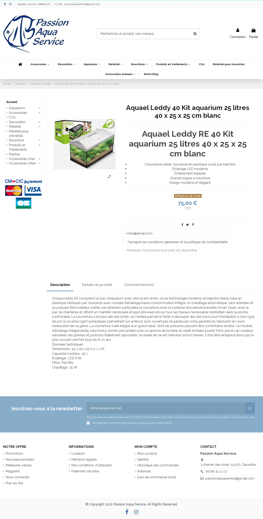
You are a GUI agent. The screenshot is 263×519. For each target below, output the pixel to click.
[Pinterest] (193, 225)
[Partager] (182, 225)
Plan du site (14, 483)
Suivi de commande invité (156, 477)
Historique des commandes (158, 465)
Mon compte (147, 453)
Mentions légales (84, 459)
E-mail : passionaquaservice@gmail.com (77, 4)
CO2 (12, 117)
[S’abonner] (250, 408)
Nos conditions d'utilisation (91, 465)
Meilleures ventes (19, 465)
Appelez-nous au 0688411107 (34, 4)
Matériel (15, 126)
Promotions (14, 453)
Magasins (13, 471)
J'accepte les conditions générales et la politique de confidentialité (177, 242)
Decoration (17, 122)
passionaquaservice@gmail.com (229, 478)
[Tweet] (187, 225)
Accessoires (18, 113)
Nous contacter (17, 477)
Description (60, 285)
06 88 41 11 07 (216, 471)
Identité (143, 459)
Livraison (78, 453)
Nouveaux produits (20, 459)
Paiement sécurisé (85, 471)
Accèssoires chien (22, 163)
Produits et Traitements (18, 147)
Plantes (14, 154)
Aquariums (17, 108)
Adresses (144, 471)
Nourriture (16, 140)
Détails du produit (97, 285)
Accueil (11, 102)
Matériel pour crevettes (19, 133)
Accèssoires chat (22, 159)
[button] (39, 64)
